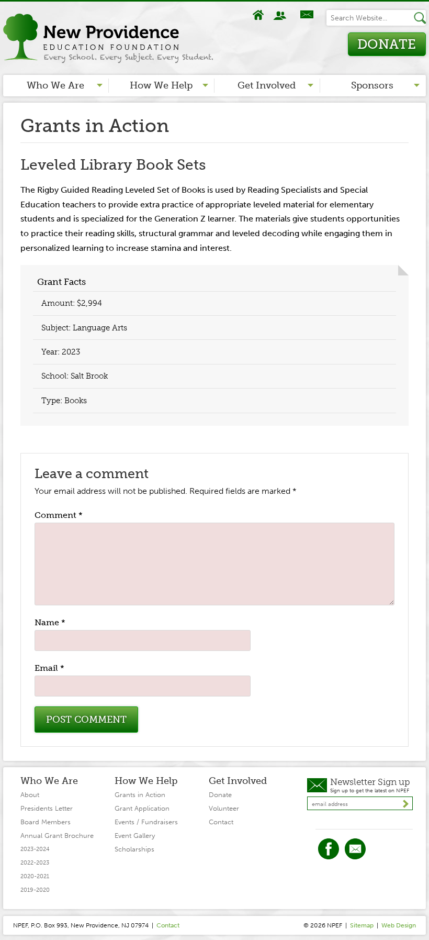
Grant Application (142, 808)
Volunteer (224, 808)
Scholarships (134, 849)
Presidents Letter (46, 808)
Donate (386, 44)
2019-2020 (35, 890)
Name (50, 622)
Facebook (328, 848)
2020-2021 (34, 876)
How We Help (161, 85)
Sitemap (362, 925)
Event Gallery (135, 835)
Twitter (355, 848)
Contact (306, 15)
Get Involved (267, 85)
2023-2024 (35, 849)
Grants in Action (140, 795)
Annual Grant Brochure (57, 835)
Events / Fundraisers (146, 822)
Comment (59, 515)
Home (258, 15)
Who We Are (55, 85)
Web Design (398, 925)
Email (49, 668)
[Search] (419, 18)
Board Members (45, 822)
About (281, 15)
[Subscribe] (406, 804)
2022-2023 (34, 862)
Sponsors (372, 85)
